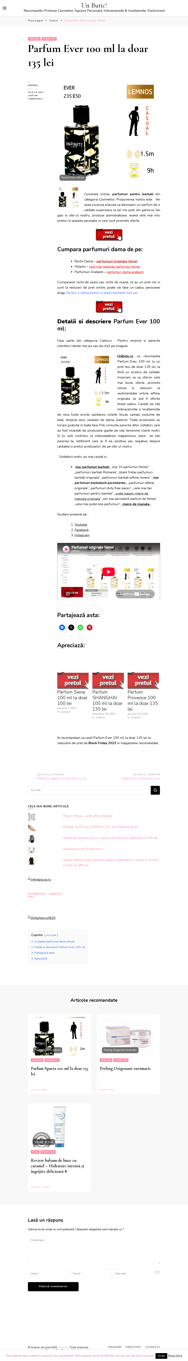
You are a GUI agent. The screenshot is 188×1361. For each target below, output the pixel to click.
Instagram (82, 535)
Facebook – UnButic (45, 894)
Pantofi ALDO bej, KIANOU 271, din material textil (100, 827)
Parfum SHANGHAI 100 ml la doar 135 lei (107, 700)
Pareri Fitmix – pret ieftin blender (88, 816)
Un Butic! (94, 5)
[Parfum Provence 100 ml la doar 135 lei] (143, 680)
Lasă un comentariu (39, 97)
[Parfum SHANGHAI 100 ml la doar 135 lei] (108, 680)
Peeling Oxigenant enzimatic (125, 1068)
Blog (35, 1152)
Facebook (82, 530)
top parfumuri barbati (92, 467)
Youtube (81, 524)
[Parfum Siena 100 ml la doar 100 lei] (73, 680)
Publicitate (133, 1347)
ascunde (51, 935)
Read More (175, 1356)
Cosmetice (49, 39)
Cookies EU (152, 1347)
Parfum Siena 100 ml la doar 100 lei (72, 698)
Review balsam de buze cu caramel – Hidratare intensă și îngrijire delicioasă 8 (57, 1166)
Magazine (115, 1347)
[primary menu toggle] (4, 8)
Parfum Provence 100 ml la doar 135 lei (143, 700)
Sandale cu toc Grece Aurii (83, 849)
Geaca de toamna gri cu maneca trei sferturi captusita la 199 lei (110, 838)
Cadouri (34, 39)
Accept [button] (161, 1356)
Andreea (33, 85)
